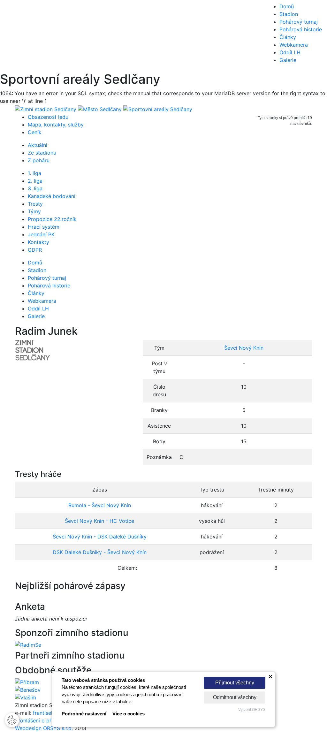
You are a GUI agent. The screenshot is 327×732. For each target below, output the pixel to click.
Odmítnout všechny (234, 697)
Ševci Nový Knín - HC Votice (99, 521)
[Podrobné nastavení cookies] (12, 719)
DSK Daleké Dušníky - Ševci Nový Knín (100, 552)
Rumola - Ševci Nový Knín (99, 505)
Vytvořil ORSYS (251, 709)
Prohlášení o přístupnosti (45, 720)
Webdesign (29, 728)
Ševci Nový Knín (243, 348)
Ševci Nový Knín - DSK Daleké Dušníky (100, 536)
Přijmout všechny (234, 682)
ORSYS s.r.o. (58, 728)
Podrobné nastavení (84, 713)
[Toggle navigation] (14, 35)
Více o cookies (128, 713)
